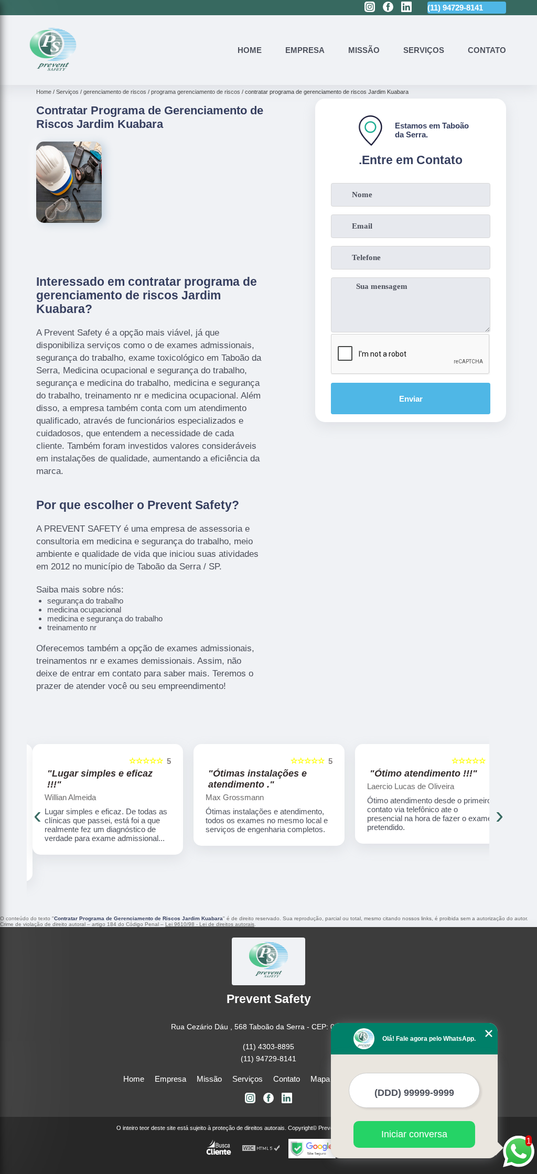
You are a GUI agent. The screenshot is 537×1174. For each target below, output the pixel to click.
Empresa (305, 50)
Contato (487, 50)
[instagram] (369, 8)
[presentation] (37, 815)
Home (250, 50)
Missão (364, 50)
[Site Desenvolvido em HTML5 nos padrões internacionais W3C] (261, 1149)
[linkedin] (406, 8)
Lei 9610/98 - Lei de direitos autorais (209, 924)
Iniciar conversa (414, 1134)
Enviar (411, 398)
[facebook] (388, 8)
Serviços (423, 50)
